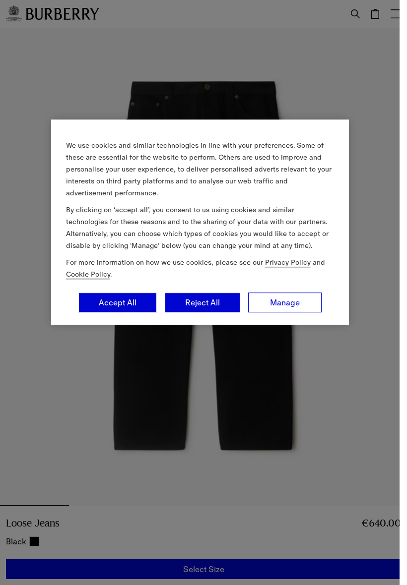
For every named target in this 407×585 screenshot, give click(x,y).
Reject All (202, 302)
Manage (285, 302)
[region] (200, 222)
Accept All (117, 302)
